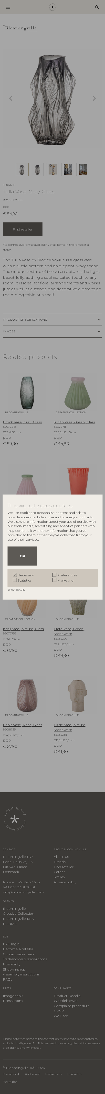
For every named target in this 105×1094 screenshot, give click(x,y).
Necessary (26, 575)
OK (22, 556)
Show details (17, 589)
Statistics (24, 580)
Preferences (67, 575)
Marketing (65, 580)
